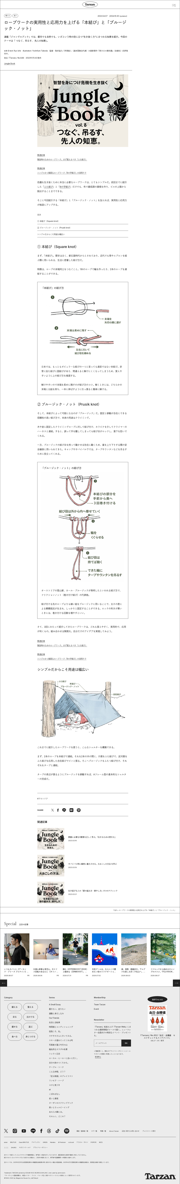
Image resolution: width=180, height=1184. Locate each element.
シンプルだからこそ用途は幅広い (51, 234)
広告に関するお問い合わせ (130, 1131)
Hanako (52, 1142)
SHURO (13, 1147)
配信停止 (98, 1057)
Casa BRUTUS (24, 1142)
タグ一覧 (94, 1131)
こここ (6, 1147)
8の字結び (65, 186)
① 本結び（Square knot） (48, 221)
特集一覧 (103, 1131)
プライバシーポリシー (40, 1147)
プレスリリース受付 (148, 1131)
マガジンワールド (25, 1147)
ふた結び (48, 186)
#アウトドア (42, 798)
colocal (71, 1142)
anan (6, 1142)
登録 (126, 1043)
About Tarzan (114, 1131)
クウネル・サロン (82, 1142)
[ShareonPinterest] (79, 810)
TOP (115, 910)
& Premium (62, 1142)
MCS (101, 1142)
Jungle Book (9, 63)
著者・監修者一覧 (82, 1131)
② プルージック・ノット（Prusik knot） (54, 228)
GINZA (45, 1142)
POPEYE (93, 1142)
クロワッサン (35, 1142)
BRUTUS (13, 1142)
